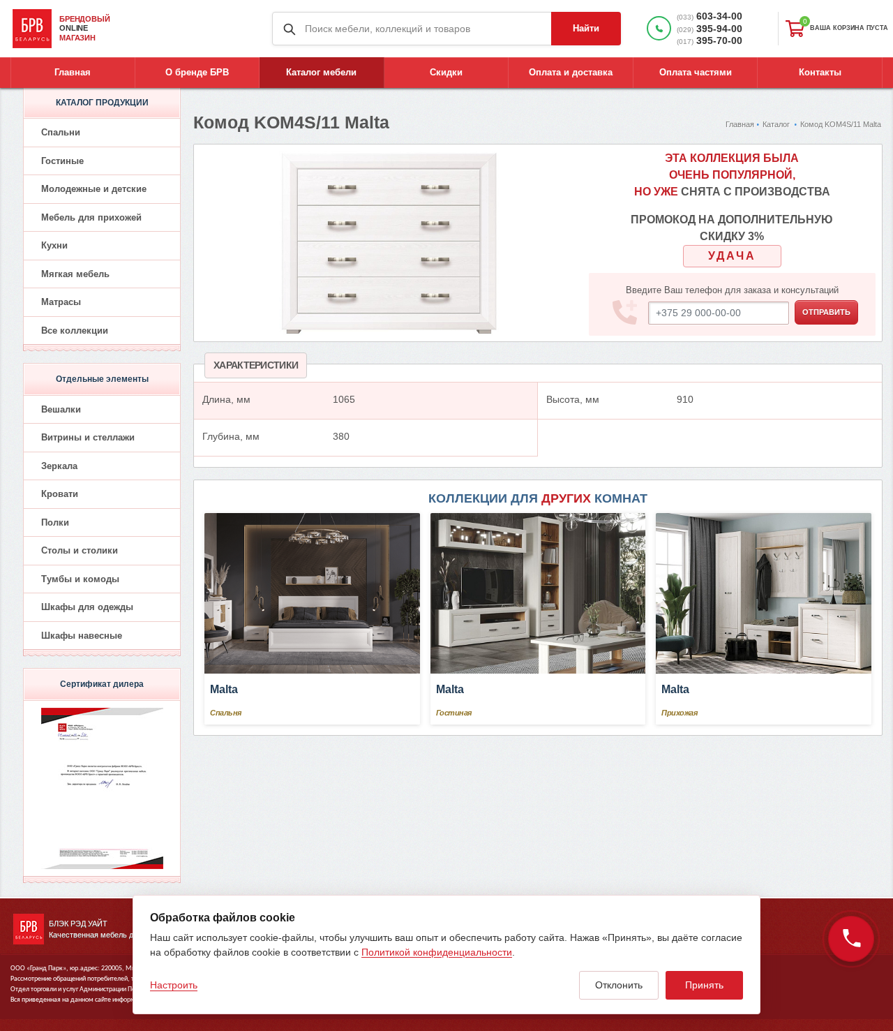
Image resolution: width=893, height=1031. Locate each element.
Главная (72, 72)
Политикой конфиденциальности (436, 952)
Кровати (59, 494)
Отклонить (619, 985)
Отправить (826, 312)
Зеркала (59, 466)
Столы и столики (79, 550)
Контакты (820, 72)
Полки (55, 522)
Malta (224, 689)
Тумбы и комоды (80, 579)
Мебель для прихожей (91, 217)
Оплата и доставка (571, 72)
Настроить (173, 985)
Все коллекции (74, 330)
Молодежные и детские (94, 189)
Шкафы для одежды (87, 607)
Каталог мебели (321, 72)
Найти (586, 28)
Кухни (54, 245)
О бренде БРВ (197, 72)
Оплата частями (695, 72)
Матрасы (61, 302)
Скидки (446, 72)
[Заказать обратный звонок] (851, 939)
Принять (704, 985)
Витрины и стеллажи (88, 437)
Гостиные (62, 161)
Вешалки (61, 409)
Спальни (60, 132)
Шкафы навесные (81, 635)
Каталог (776, 124)
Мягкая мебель (75, 274)
